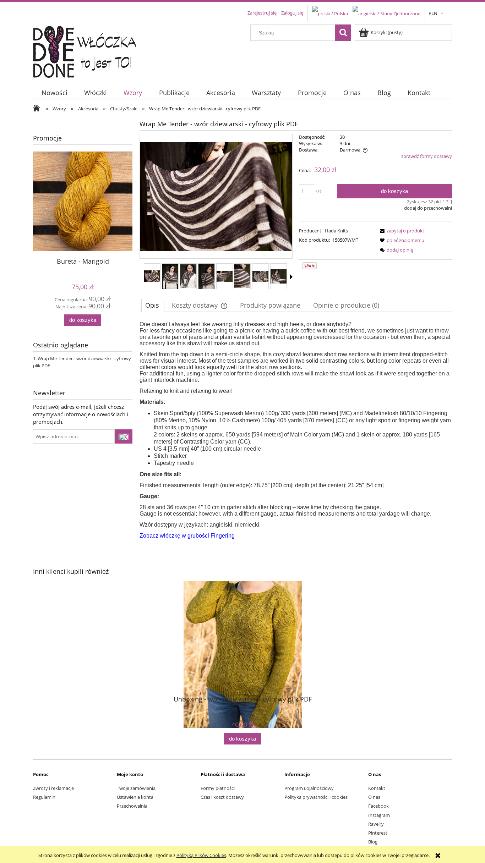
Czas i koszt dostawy (222, 797)
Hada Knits (336, 230)
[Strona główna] (89, 50)
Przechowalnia (132, 806)
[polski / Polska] (330, 13)
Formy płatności (218, 788)
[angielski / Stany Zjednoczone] (386, 13)
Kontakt (376, 788)
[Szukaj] (343, 32)
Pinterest (377, 833)
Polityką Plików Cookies (201, 855)
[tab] (153, 305)
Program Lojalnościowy (309, 788)
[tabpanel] (296, 430)
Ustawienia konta (135, 797)
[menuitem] (54, 93)
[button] (291, 277)
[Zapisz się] (123, 436)
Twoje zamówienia (136, 788)
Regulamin (44, 797)
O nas (374, 797)
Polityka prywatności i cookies (316, 797)
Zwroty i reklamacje (53, 788)
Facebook (378, 806)
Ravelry (376, 824)
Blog (372, 842)
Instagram (379, 815)
